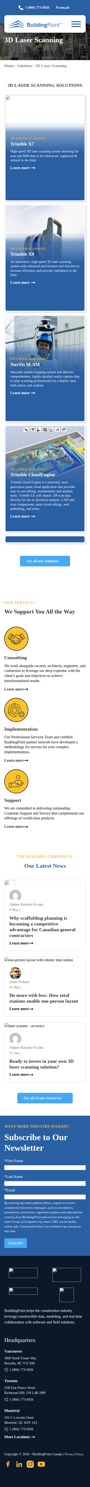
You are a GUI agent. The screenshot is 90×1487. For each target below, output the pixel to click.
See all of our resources (42, 1098)
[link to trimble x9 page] (45, 258)
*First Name (13, 1161)
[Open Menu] (76, 24)
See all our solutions (42, 561)
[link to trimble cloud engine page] (45, 478)
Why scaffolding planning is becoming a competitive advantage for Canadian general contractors (42, 926)
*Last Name (13, 1177)
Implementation (21, 729)
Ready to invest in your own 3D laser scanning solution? (41, 1063)
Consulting (15, 657)
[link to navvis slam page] (45, 368)
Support (12, 800)
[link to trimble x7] (45, 148)
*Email (9, 1190)
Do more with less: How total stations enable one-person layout (43, 998)
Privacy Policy (74, 1454)
